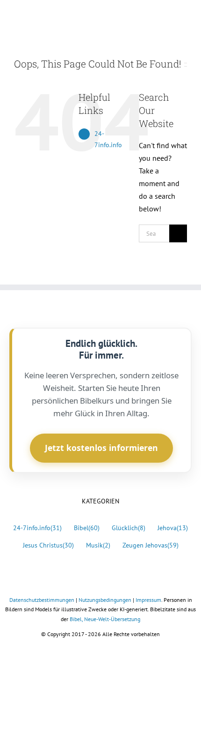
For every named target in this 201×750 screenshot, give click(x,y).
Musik (98, 544)
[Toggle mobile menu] (183, 17)
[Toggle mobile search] (166, 17)
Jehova (173, 527)
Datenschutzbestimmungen (41, 599)
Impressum (148, 599)
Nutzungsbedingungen (105, 599)
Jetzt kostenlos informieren (101, 447)
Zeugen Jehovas (150, 544)
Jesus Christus (48, 544)
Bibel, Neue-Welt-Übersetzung (105, 618)
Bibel (87, 527)
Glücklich (128, 527)
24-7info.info (37, 527)
